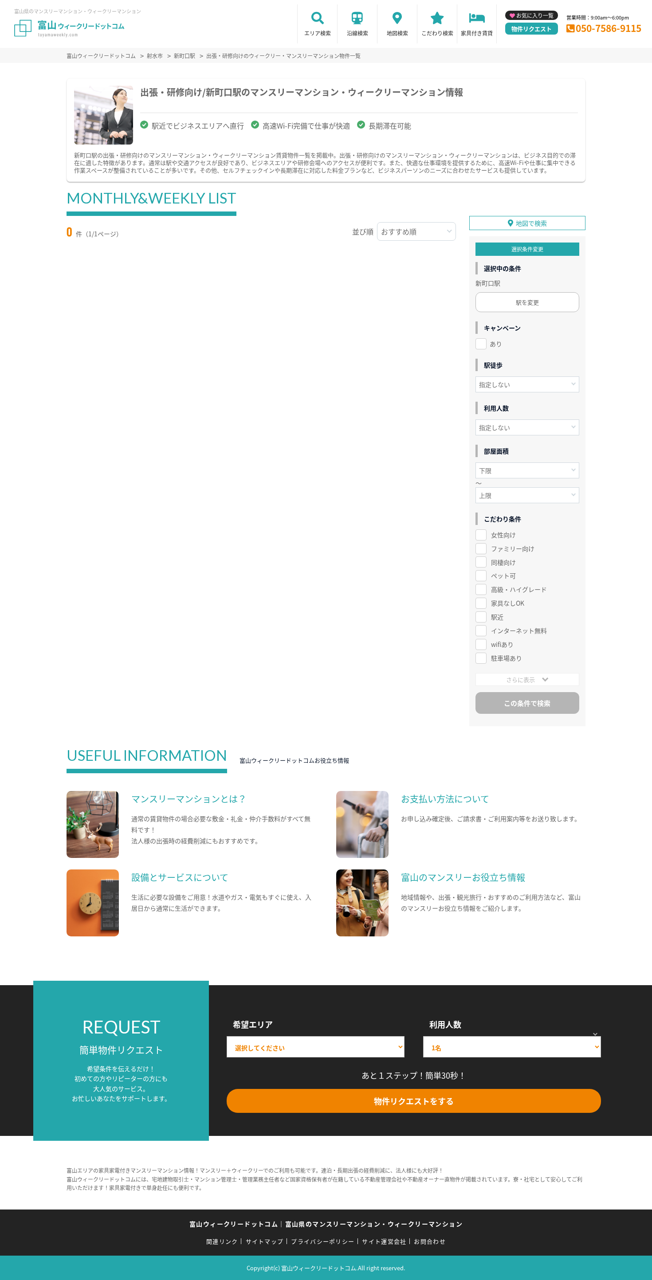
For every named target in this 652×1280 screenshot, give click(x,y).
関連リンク (222, 1241)
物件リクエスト (531, 28)
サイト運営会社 (384, 1241)
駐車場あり (506, 658)
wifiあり (502, 644)
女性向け (503, 534)
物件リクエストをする (414, 1101)
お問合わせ (430, 1241)
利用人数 (445, 1024)
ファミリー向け (512, 548)
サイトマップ (265, 1241)
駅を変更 (527, 302)
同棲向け (503, 562)
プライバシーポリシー (322, 1241)
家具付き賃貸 (477, 33)
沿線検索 (357, 33)
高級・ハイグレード (519, 589)
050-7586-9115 (608, 28)
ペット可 (503, 575)
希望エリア (253, 1024)
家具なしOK (507, 603)
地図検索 (397, 33)
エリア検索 (317, 33)
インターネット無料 (519, 630)
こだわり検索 (437, 33)
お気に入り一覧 (535, 15)
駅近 (497, 616)
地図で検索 (531, 223)
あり (496, 343)
